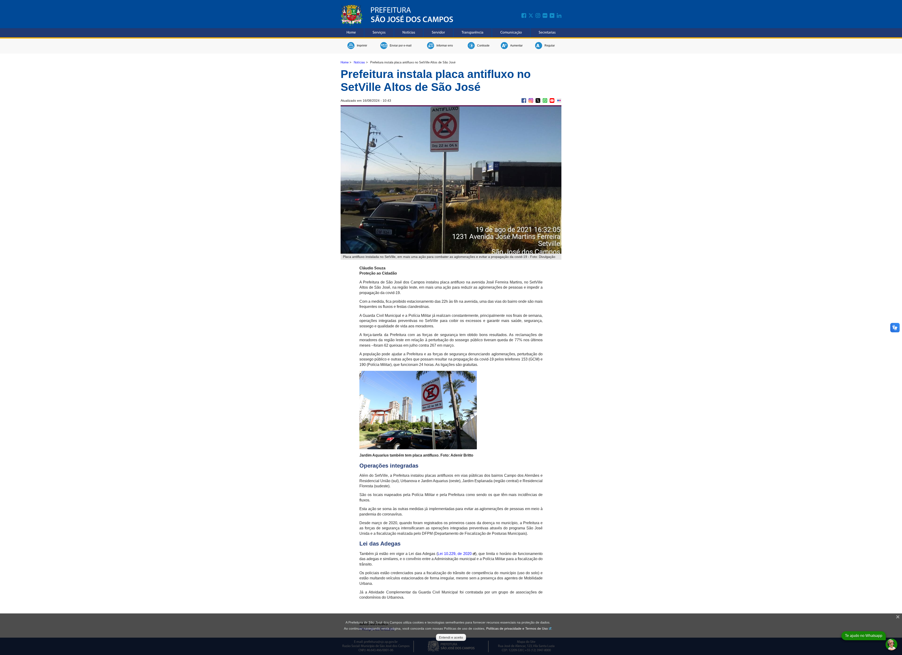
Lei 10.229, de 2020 (455, 554)
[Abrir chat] (891, 644)
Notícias (408, 33)
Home (351, 33)
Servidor (438, 33)
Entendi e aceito (451, 637)
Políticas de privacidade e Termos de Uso (517, 628)
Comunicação (511, 33)
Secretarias (547, 33)
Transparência (472, 33)
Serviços (379, 33)
